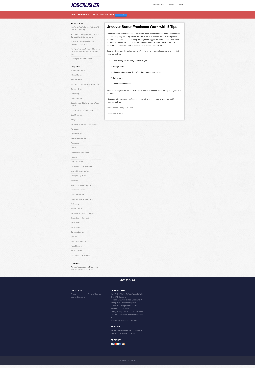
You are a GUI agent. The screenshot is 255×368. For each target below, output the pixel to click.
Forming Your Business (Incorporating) (84, 124)
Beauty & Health (76, 79)
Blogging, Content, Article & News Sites (85, 84)
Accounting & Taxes (78, 70)
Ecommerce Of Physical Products (82, 110)
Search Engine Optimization (81, 218)
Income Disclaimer (78, 297)
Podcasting (75, 204)
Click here (81, 269)
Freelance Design (77, 134)
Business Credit (76, 89)
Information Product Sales (80, 152)
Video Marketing (76, 246)
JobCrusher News (77, 162)
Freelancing (75, 143)
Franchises (75, 129)
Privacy (74, 294)
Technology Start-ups (78, 241)
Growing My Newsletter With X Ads (83, 59)
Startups (74, 237)
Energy (73, 120)
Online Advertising (77, 194)
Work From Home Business (80, 255)
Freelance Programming (79, 138)
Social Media (75, 222)
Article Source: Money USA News (120, 108)
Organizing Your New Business (82, 199)
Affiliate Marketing (77, 75)
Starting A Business (77, 232)
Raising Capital (76, 208)
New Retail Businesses (79, 190)
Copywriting (75, 94)
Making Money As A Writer (80, 171)
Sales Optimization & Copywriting (82, 213)
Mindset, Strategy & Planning (81, 185)
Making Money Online (78, 176)
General (73, 148)
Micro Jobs (74, 180)
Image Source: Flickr (115, 113)
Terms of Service (94, 294)
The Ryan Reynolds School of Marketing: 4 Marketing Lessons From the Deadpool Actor (85, 51)
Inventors (74, 157)
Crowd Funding (76, 98)
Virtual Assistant (76, 251)
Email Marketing (76, 115)
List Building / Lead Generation (82, 166)
